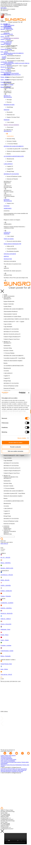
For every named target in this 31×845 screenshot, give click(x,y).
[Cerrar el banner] (28, 392)
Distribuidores (9, 758)
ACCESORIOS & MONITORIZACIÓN (14, 156)
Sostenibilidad (11, 760)
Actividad (3, 758)
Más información (8, 28)
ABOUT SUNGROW (9, 296)
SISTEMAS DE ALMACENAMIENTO (14, 53)
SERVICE (6, 256)
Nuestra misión (12, 759)
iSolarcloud (6, 109)
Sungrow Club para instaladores (11, 38)
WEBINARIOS (7, 208)
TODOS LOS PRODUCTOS (11, 477)
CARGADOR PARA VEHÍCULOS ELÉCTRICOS (16, 63)
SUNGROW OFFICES (6, 768)
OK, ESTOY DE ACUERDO (8, 9)
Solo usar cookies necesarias (15, 451)
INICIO (6, 24)
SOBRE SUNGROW (9, 25)
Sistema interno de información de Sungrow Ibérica (14, 769)
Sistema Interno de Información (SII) (12, 243)
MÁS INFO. (4, 8)
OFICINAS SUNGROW (10, 253)
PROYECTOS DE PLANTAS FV (12, 74)
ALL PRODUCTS (8, 129)
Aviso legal (20, 768)
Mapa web (14, 768)
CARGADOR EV (8, 163)
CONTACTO (7, 232)
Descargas (8, 756)
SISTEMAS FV (8, 43)
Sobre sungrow (4, 760)
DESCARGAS (4, 543)
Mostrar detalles (22, 438)
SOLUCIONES (7, 26)
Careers (3, 755)
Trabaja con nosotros (9, 238)
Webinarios (3, 756)
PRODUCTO (7, 95)
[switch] (27, 423)
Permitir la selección (15, 446)
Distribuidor (6, 33)
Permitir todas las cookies (15, 442)
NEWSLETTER (8, 258)
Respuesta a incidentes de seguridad (14, 771)
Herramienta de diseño (9, 104)
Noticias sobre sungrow (10, 755)
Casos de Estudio (5, 759)
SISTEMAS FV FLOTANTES (11, 73)
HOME (5, 295)
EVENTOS (6, 199)
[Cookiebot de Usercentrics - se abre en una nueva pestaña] (19, 393)
